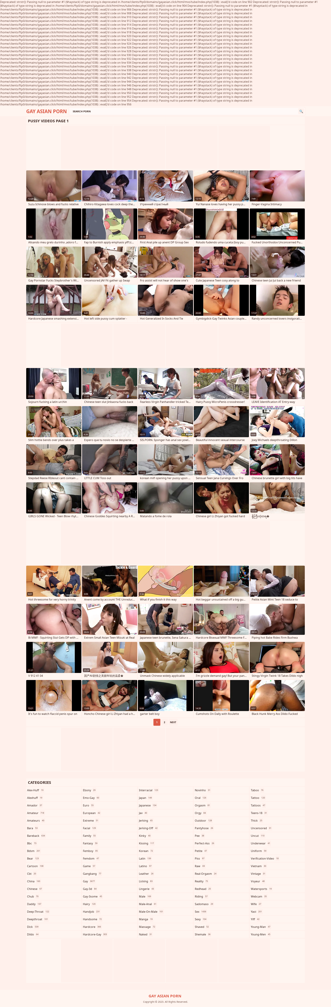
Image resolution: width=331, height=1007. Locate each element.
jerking (146, 820)
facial (89, 828)
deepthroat (37, 919)
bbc (31, 843)
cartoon (35, 866)
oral (200, 798)
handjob (91, 912)
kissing (146, 843)
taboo (257, 790)
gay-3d (90, 889)
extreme (90, 820)
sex (200, 912)
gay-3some (92, 896)
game (89, 866)
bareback (36, 836)
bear (33, 858)
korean (146, 851)
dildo (32, 934)
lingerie (146, 889)
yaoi (256, 912)
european (91, 813)
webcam (259, 896)
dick (32, 927)
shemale (202, 934)
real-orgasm (205, 874)
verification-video (265, 858)
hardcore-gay (95, 934)
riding (201, 896)
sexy (200, 919)
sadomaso (204, 904)
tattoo (258, 798)
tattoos (258, 805)
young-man (260, 927)
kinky (145, 836)
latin (145, 858)
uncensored (261, 828)
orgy (200, 813)
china (33, 881)
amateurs (35, 820)
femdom (91, 858)
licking (146, 881)
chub (32, 896)
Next (173, 722)
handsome (92, 919)
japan (145, 798)
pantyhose (204, 828)
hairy (89, 904)
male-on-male (151, 912)
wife (256, 904)
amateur (35, 813)
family (89, 836)
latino (145, 866)
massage (147, 927)
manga (146, 919)
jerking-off (148, 828)
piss (199, 858)
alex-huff (35, 790)
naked (145, 934)
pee (199, 836)
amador (34, 805)
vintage (258, 874)
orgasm (202, 805)
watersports (261, 889)
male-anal (147, 904)
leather (146, 874)
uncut (257, 836)
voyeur (258, 881)
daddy (34, 904)
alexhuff (34, 798)
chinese (34, 889)
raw (200, 866)
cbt (31, 874)
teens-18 (259, 813)
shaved (202, 927)
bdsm (33, 851)
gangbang (92, 874)
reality (201, 881)
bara (32, 828)
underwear (260, 843)
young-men (260, 934)
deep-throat (38, 912)
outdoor (203, 820)
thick (256, 820)
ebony (89, 790)
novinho (202, 790)
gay (89, 881)
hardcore (92, 927)
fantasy (90, 843)
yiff (255, 919)
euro (88, 805)
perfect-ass (204, 843)
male (145, 896)
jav (143, 813)
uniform (258, 851)
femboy (90, 851)
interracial (148, 790)
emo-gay (91, 798)
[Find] (301, 111)
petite (201, 851)
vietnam (258, 866)
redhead (203, 889)
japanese (147, 805)
